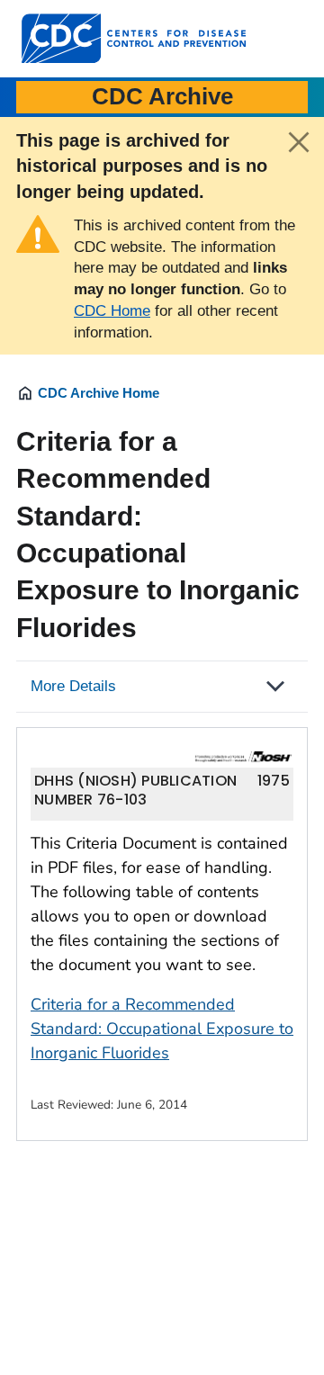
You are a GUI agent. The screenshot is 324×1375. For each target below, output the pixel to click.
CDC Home (112, 310)
